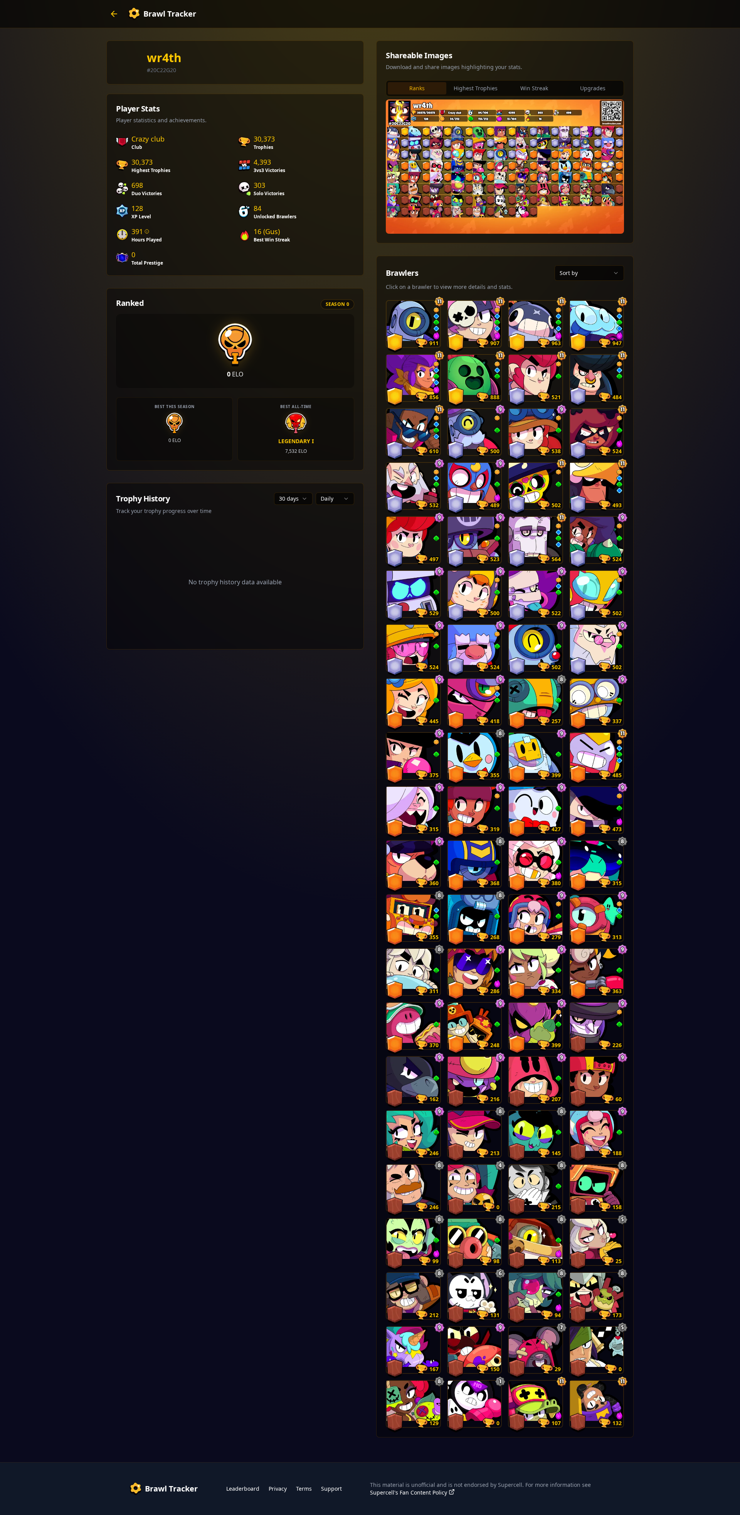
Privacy (278, 1488)
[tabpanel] (505, 167)
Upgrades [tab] (592, 88)
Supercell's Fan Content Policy (408, 1492)
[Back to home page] (114, 14)
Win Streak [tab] (534, 88)
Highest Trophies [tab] (476, 88)
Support (331, 1488)
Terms (304, 1488)
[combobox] (293, 499)
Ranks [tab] (417, 88)
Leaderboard (242, 1488)
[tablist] (505, 88)
